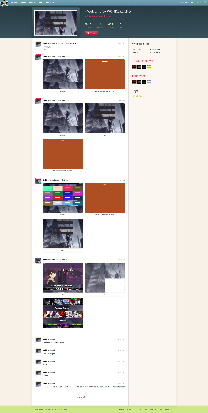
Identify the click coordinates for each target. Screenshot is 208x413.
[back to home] (4, 3)
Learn (40, 2)
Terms (160, 409)
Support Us (49, 2)
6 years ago (121, 43)
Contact (169, 409)
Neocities (38, 409)
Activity (32, 2)
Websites (14, 2)
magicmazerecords (68, 43)
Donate (130, 409)
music (135, 96)
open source (48, 409)
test (140, 96)
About (122, 409)
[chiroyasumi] (38, 57)
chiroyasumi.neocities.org (97, 16)
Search (23, 2)
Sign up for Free (187, 2)
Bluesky (65, 409)
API (146, 409)
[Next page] (84, 397)
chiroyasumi (49, 43)
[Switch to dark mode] (205, 2)
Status (153, 409)
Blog (141, 409)
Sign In (198, 2)
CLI (136, 409)
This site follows (142, 60)
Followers (138, 75)
